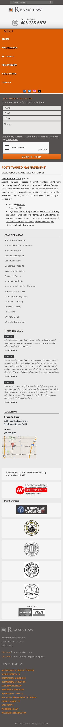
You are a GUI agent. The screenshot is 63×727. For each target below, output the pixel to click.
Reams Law (31, 9)
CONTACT (6, 82)
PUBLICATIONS (9, 73)
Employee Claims (13, 276)
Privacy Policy (12, 139)
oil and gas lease (30, 218)
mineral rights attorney (29, 215)
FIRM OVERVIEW (9, 65)
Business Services (13, 250)
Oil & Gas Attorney (48, 215)
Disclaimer (53, 136)
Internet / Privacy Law (15, 291)
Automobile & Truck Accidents (18, 245)
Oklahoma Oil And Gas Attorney (23, 172)
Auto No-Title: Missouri (15, 240)
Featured (21, 204)
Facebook (24, 91)
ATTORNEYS (8, 56)
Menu (8, 31)
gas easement (12, 215)
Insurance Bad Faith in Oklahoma (20, 286)
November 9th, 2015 (11, 178)
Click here (6, 652)
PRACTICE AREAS (9, 47)
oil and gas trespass (47, 218)
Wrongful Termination (15, 322)
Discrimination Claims (15, 271)
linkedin (29, 91)
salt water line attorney (24, 225)
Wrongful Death (12, 317)
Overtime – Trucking (14, 301)
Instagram (34, 91)
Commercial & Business (14, 678)
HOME (6, 39)
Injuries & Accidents (14, 281)
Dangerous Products (14, 266)
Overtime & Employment (16, 296)
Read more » (10, 350)
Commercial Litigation (14, 255)
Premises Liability (13, 306)
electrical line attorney (49, 211)
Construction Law (13, 260)
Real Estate (10, 311)
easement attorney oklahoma (26, 211)
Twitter (39, 91)
